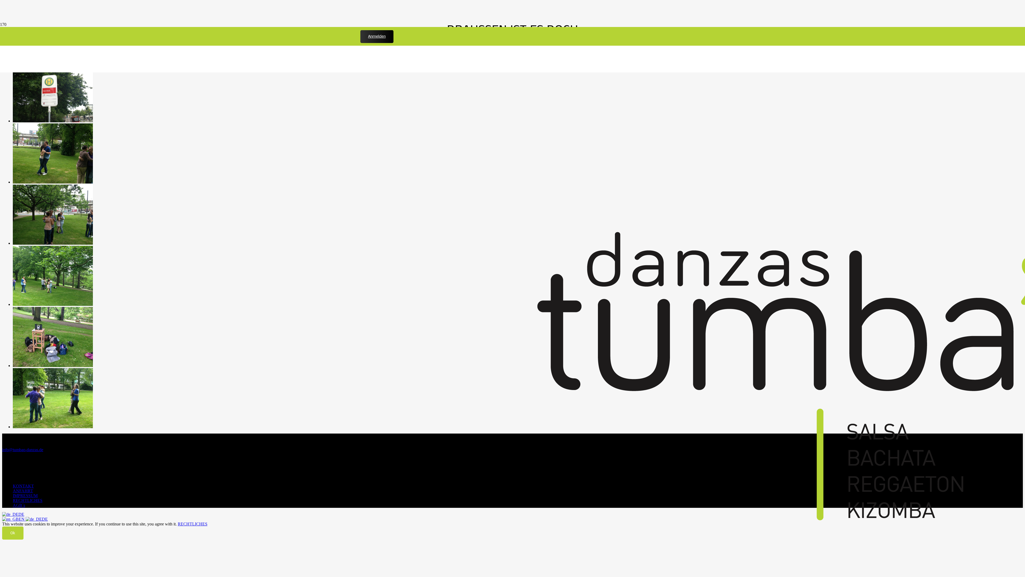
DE (21, 514)
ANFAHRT (23, 491)
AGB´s (19, 505)
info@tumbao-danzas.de (22, 449)
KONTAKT (23, 486)
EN (22, 519)
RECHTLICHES (27, 500)
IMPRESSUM (25, 495)
